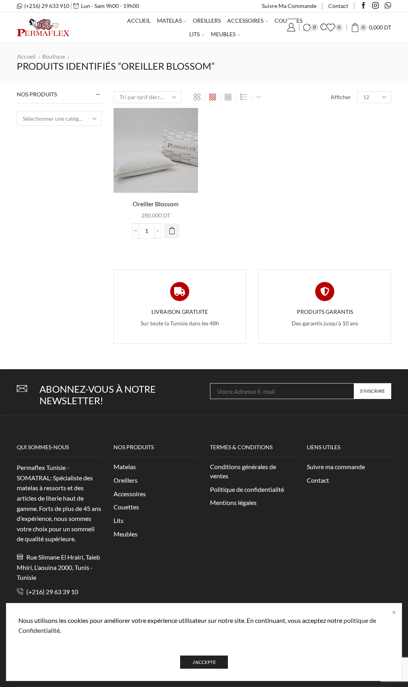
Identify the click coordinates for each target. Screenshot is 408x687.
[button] (171, 231)
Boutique (53, 56)
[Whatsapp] (387, 6)
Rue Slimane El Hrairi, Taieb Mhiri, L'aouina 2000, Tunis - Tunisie (58, 567)
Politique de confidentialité (247, 489)
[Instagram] (375, 6)
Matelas (169, 20)
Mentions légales (233, 502)
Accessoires (245, 20)
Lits (194, 34)
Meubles (223, 34)
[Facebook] (363, 6)
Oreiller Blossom (155, 203)
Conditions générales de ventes (243, 471)
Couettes (126, 507)
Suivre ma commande (289, 5)
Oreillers (207, 20)
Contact (338, 5)
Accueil (139, 20)
